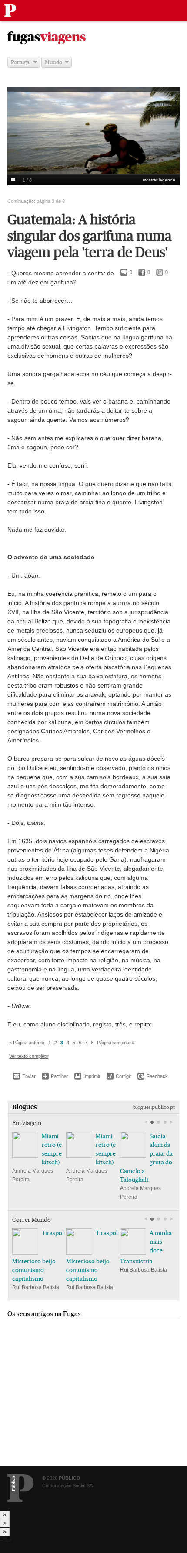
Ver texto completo (28, 1056)
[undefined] (93, 145)
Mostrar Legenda (159, 180)
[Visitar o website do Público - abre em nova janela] (20, 1488)
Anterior (145, 1122)
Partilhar (55, 1076)
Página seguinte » (115, 1042)
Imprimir (87, 1076)
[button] (152, 1122)
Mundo (53, 62)
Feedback (152, 1076)
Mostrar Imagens (12, 180)
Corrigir (119, 1076)
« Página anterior (27, 1042)
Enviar (24, 1076)
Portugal (20, 62)
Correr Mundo (31, 1219)
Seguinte (171, 1122)
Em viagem (26, 1122)
